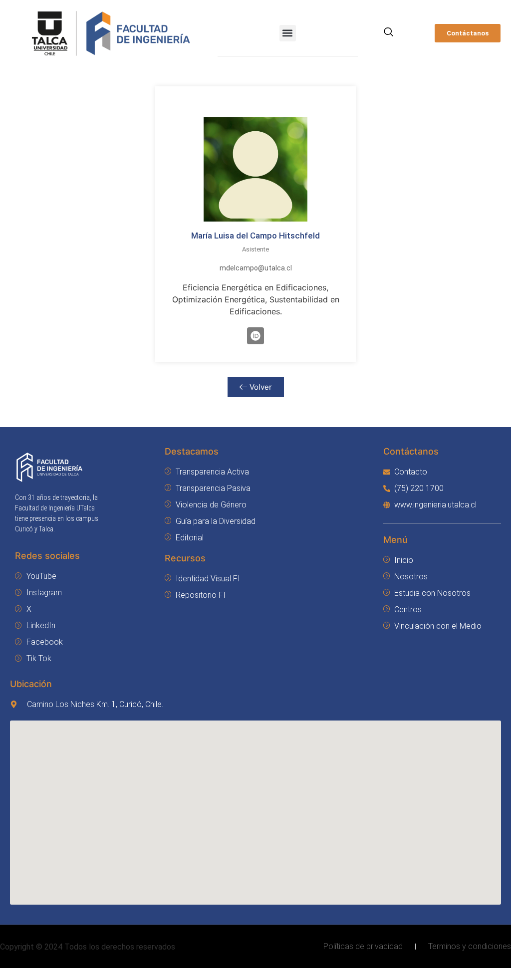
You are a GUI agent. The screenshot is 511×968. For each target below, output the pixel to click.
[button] (287, 33)
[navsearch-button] (388, 33)
